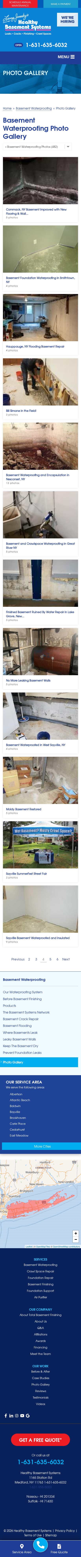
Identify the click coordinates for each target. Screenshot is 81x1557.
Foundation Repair (40, 1278)
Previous (18, 959)
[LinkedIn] (11, 1415)
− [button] (76, 1239)
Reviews (40, 1391)
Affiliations (40, 1334)
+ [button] (76, 1233)
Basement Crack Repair (21, 1019)
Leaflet (29, 1246)
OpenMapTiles (43, 1246)
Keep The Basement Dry (20, 1046)
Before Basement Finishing (22, 999)
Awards (41, 1341)
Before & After (40, 1371)
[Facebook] (5, 1415)
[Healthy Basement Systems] (27, 23)
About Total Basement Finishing (40, 1315)
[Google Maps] (27, 1415)
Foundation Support (40, 1291)
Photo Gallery (13, 1062)
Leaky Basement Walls (19, 1039)
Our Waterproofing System (22, 992)
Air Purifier (40, 1297)
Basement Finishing (40, 1284)
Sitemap (51, 1535)
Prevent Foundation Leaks (22, 1052)
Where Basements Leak (20, 1032)
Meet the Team (40, 1354)
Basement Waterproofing (24, 979)
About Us (41, 1321)
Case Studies (40, 1378)
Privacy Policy (65, 1530)
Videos (40, 1404)
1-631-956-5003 (40, 1486)
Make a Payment (61, 4)
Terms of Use (33, 1535)
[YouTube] (22, 1415)
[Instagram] (16, 1415)
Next (66, 959)
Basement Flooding (17, 1025)
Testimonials (40, 1397)
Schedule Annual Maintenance (20, 3)
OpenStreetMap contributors (66, 1246)
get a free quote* (40, 1439)
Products (9, 1005)
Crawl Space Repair (40, 1271)
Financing (40, 1347)
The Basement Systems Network (26, 1012)
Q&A (40, 1328)
